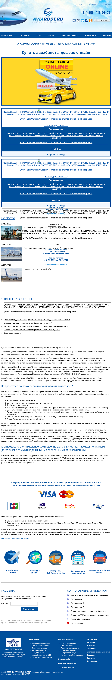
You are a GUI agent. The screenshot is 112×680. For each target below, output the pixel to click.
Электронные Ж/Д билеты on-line (56, 572)
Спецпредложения (69, 35)
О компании (92, 5)
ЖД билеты (24, 35)
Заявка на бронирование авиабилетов (88, 611)
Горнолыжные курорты (70, 648)
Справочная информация (42, 657)
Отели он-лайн (64, 659)
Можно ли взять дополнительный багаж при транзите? (28, 323)
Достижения (92, 661)
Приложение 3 (77, 607)
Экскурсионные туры (69, 653)
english (71, 667)
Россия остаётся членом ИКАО (37, 269)
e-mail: (4, 603)
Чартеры (107, 35)
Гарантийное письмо (80, 619)
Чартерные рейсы (39, 650)
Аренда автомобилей (67, 663)
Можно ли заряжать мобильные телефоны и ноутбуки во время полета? (36, 326)
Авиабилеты (6, 35)
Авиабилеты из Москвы (41, 643)
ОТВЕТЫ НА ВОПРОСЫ (16, 298)
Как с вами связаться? (13, 333)
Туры (38, 35)
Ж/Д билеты (92, 642)
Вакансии (91, 655)
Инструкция (92, 639)
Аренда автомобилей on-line (99, 571)
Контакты (106, 5)
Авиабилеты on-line (12, 571)
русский (64, 667)
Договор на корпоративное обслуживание (89, 595)
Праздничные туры (68, 650)
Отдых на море (67, 646)
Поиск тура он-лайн (66, 639)
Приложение (76, 599)
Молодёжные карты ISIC (41, 655)
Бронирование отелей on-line (78, 572)
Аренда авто (90, 35)
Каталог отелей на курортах (72, 655)
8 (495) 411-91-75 (96, 12)
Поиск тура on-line (34, 571)
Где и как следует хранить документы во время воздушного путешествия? (37, 319)
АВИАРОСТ (25, 674)
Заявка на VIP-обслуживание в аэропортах (90, 615)
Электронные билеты (40, 646)
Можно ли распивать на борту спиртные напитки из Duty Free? (32, 329)
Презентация (77, 623)
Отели (51, 35)
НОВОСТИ (8, 218)
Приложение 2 (77, 603)
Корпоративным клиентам (98, 652)
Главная (78, 5)
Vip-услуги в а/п (38, 653)
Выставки (91, 645)
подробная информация (56, 213)
